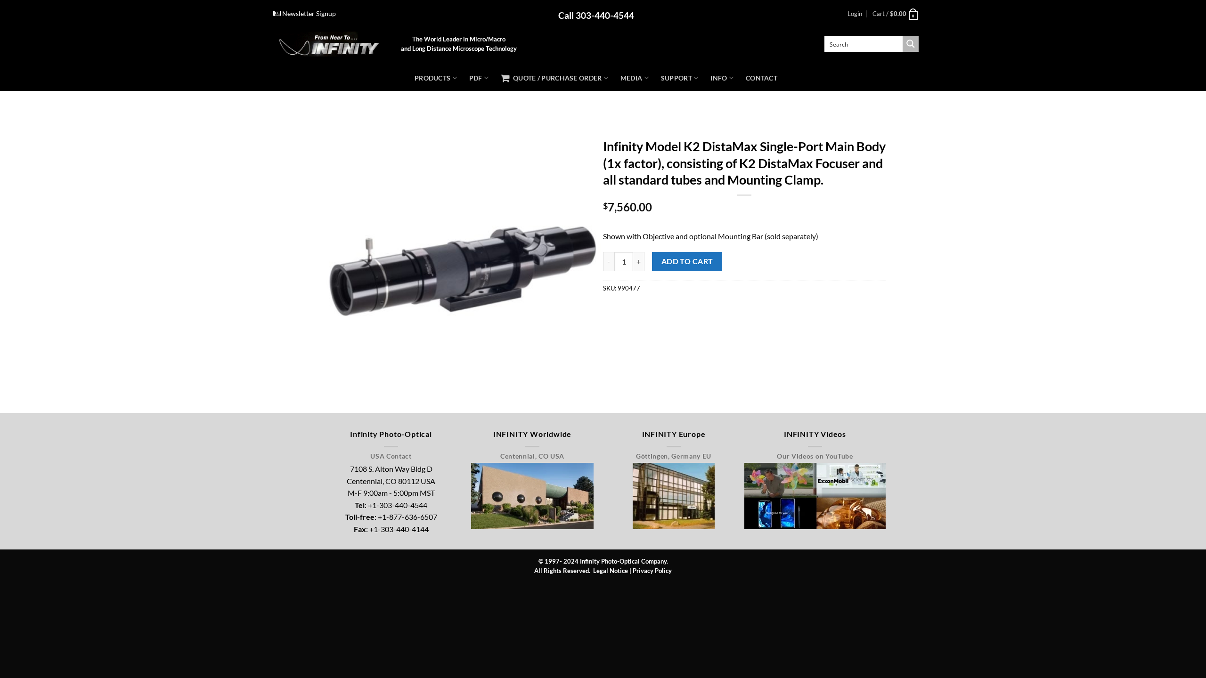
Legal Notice (610, 570)
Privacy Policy (652, 570)
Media (631, 78)
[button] (854, 14)
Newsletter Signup (308, 13)
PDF (475, 78)
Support (676, 78)
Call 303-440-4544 (596, 15)
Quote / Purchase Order (556, 78)
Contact (761, 78)
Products (432, 78)
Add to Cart (687, 261)
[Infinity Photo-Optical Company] (330, 44)
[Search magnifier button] (911, 44)
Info (718, 78)
